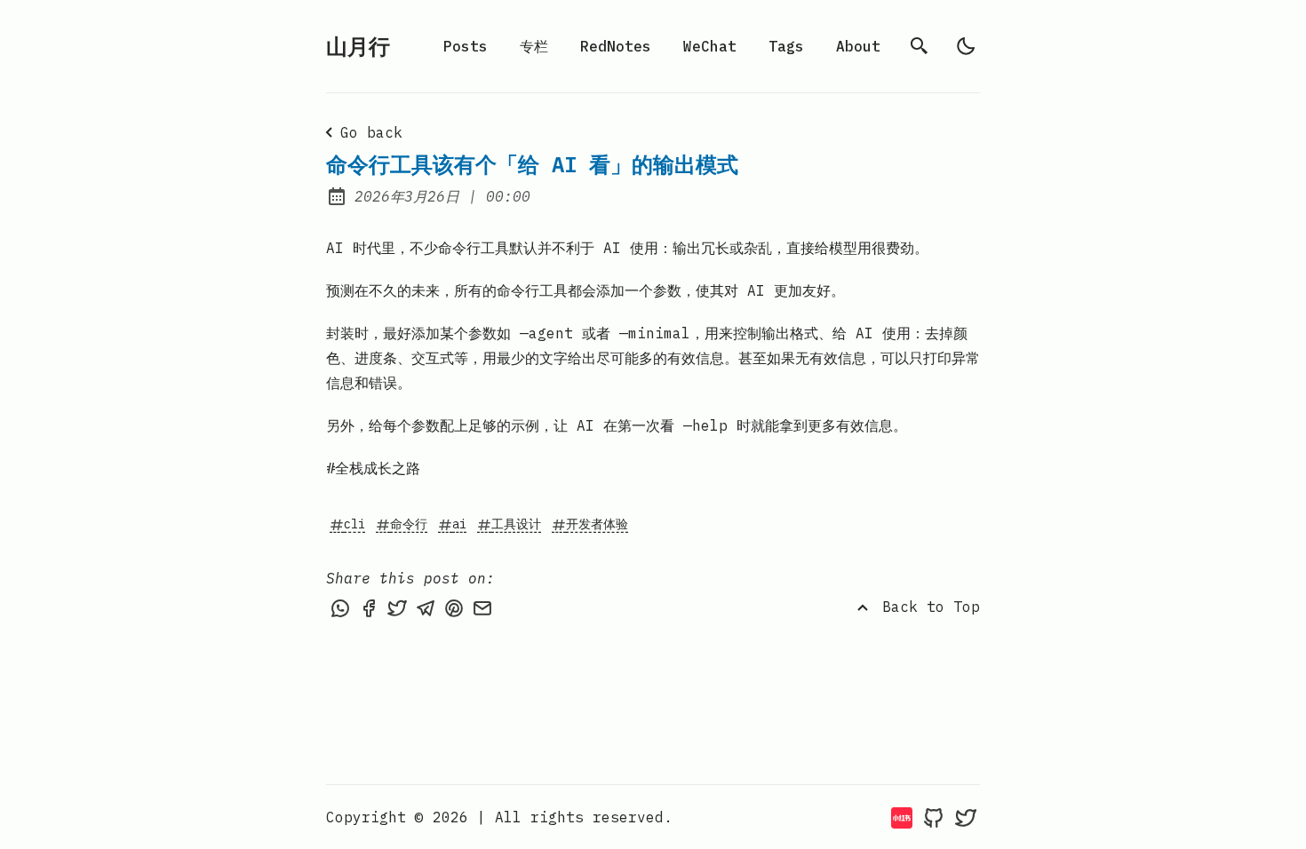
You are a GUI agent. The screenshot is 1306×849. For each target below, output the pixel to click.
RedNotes (615, 46)
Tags (786, 46)
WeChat (710, 46)
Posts (465, 46)
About (858, 46)
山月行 (358, 46)
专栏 (534, 46)
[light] (966, 46)
